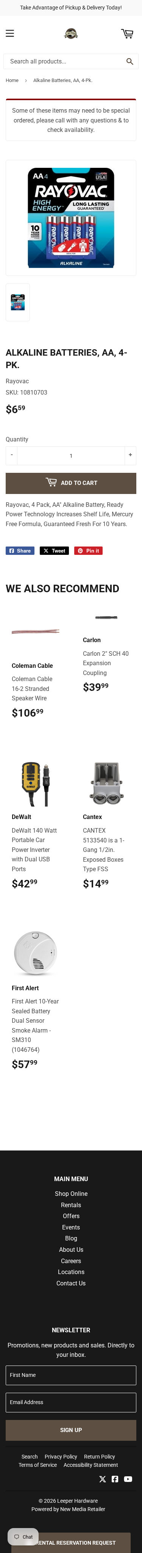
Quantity (17, 439)
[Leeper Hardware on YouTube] (128, 1479)
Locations (71, 1272)
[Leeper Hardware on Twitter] (102, 1479)
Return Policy (99, 1457)
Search (30, 1457)
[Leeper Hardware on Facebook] (115, 1479)
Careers (71, 1261)
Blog (71, 1238)
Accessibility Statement (91, 1465)
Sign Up (71, 1430)
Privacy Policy (61, 1457)
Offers (71, 1216)
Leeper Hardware (77, 1501)
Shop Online (71, 1193)
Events (71, 1227)
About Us (71, 1249)
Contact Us (71, 1283)
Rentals (71, 1205)
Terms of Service (38, 1465)
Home (12, 80)
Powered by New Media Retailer (68, 1509)
